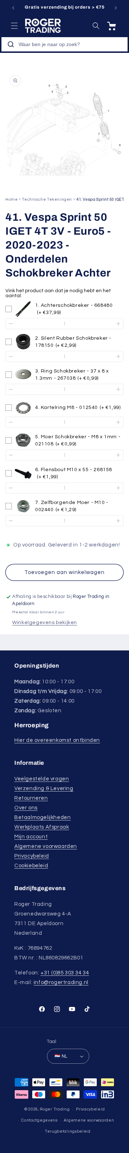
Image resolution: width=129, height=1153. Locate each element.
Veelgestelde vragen (41, 779)
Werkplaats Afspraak (41, 827)
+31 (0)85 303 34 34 (64, 972)
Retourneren (31, 798)
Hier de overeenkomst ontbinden (57, 740)
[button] (14, 26)
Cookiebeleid (31, 865)
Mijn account (31, 836)
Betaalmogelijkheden (42, 817)
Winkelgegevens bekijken (44, 622)
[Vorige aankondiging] (13, 8)
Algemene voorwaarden (45, 846)
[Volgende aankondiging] (116, 8)
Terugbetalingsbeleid (68, 1131)
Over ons (26, 807)
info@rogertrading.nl (61, 982)
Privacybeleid (31, 856)
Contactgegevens (39, 1120)
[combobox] (64, 44)
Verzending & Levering (43, 788)
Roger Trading (55, 1109)
